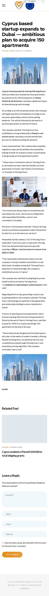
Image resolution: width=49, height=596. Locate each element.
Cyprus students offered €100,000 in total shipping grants (22, 453)
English (32, 1)
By (5, 51)
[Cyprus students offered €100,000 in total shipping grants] (24, 429)
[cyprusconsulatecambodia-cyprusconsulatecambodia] (24, 5)
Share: (5, 389)
